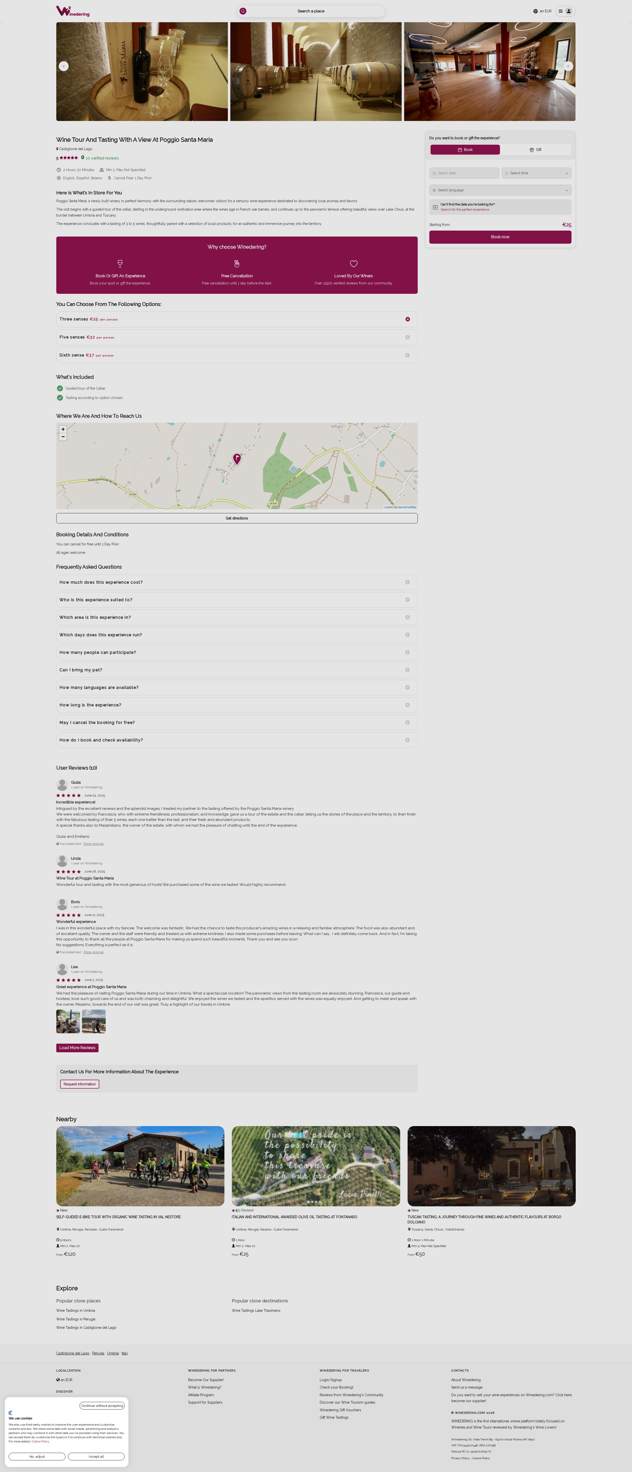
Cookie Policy (40, 1441)
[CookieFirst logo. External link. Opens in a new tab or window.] (10, 1413)
